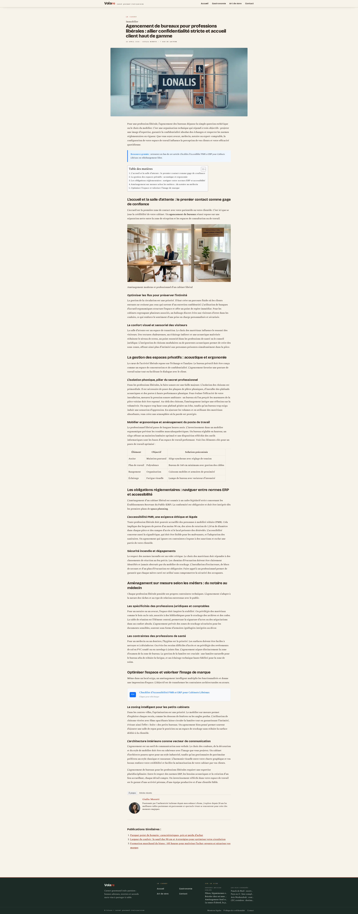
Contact (249, 3)
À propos (132, 793)
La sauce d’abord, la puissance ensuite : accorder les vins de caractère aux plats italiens (216, 902)
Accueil (204, 3)
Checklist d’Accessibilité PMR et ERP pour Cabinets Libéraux (174, 692)
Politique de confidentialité (234, 910)
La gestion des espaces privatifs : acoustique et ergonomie (159, 177)
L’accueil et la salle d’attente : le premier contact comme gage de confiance (168, 173)
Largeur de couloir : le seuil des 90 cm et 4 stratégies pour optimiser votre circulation (178, 839)
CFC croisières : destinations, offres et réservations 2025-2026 (242, 900)
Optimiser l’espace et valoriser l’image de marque (155, 188)
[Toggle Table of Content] (202, 169)
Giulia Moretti (150, 799)
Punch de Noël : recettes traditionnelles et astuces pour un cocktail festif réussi (242, 891)
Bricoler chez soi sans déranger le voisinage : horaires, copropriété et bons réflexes (216, 896)
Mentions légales (214, 910)
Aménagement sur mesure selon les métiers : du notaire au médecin (164, 184)
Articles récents (145, 793)
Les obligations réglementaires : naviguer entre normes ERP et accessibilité (168, 180)
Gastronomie (219, 3)
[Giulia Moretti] (134, 808)
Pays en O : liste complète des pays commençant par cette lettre (242, 894)
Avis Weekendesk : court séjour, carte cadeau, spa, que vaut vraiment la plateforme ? (242, 897)
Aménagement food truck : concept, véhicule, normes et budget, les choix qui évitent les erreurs (216, 899)
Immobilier (132, 21)
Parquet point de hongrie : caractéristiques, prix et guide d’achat (166, 835)
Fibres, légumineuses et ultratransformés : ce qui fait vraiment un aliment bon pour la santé (216, 893)
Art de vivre (235, 3)
